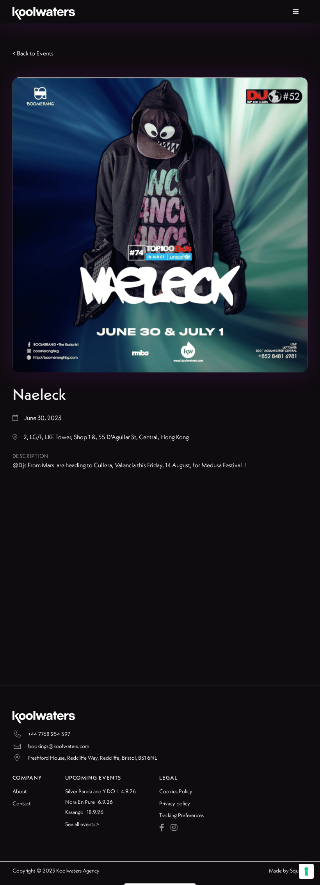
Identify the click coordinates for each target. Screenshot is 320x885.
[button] (296, 11)
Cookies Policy (175, 791)
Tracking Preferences (181, 815)
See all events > (82, 824)
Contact (21, 803)
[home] (43, 12)
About (19, 791)
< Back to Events (32, 53)
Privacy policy (174, 803)
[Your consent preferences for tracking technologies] (306, 871)
